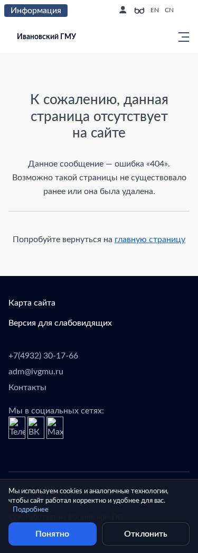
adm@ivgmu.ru (35, 371)
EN (154, 10)
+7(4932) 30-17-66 (43, 356)
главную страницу (150, 239)
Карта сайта (31, 303)
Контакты (27, 387)
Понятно (52, 534)
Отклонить (145, 534)
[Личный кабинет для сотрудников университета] (122, 10)
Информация (36, 10)
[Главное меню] (181, 37)
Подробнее (31, 509)
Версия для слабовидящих (60, 323)
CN (169, 10)
